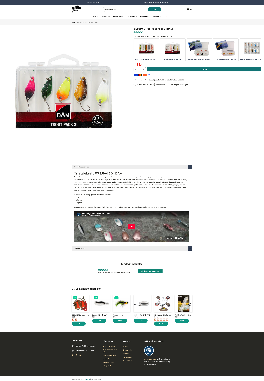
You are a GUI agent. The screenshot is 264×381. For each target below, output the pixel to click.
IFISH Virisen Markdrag (162, 315)
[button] (138, 32)
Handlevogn (127, 357)
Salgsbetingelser (108, 362)
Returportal (107, 366)
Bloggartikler (127, 350)
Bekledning (157, 16)
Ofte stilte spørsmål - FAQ (110, 351)
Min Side (126, 354)
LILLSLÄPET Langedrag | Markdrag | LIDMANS (88, 315)
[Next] (190, 304)
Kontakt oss (127, 361)
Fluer (95, 16)
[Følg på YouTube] (80, 355)
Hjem (73, 22)
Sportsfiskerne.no (150, 359)
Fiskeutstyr (131, 16)
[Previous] (74, 304)
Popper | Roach (118, 315)
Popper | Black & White (100, 315)
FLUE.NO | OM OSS (109, 347)
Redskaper (117, 16)
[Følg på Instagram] (76, 355)
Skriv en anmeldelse (150, 271)
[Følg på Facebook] (73, 355)
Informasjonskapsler (110, 355)
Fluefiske (105, 16)
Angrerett (106, 359)
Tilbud (168, 16)
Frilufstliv (144, 16)
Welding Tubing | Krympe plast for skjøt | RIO (191, 315)
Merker (125, 347)
